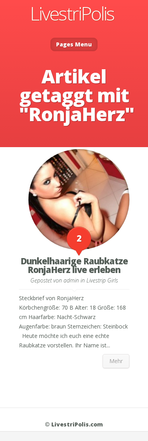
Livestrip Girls (102, 280)
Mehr (116, 361)
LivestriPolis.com (77, 424)
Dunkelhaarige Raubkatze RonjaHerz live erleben (74, 265)
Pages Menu (74, 44)
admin (71, 280)
